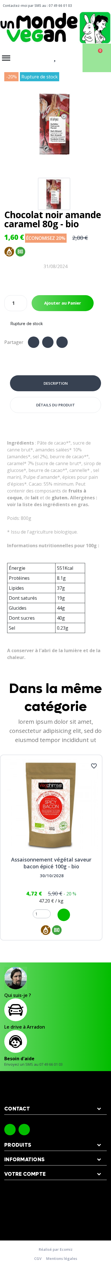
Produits (17, 1145)
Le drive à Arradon (24, 1027)
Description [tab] (56, 383)
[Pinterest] (62, 342)
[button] (9, 123)
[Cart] (97, 58)
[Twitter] (48, 342)
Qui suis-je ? (17, 995)
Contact (17, 1109)
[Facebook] (33, 342)
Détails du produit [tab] (55, 405)
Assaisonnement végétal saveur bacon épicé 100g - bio (51, 863)
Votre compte (25, 1174)
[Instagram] (24, 1129)
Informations (24, 1159)
